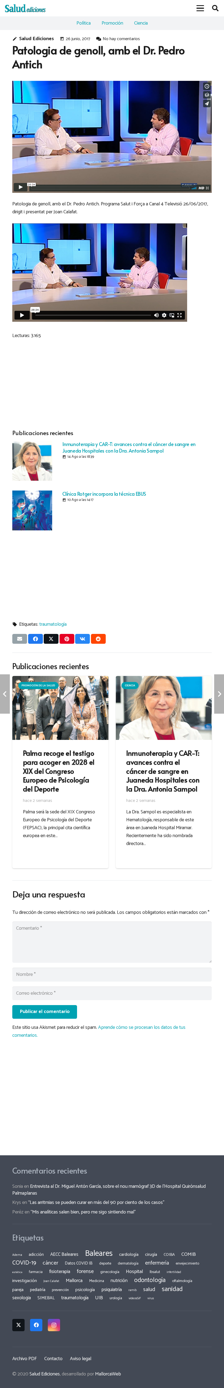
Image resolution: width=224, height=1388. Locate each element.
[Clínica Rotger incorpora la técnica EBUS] (32, 510)
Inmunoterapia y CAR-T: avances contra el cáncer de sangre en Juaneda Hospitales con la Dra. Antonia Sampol (129, 447)
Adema (17, 1255)
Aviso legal (80, 1359)
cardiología (128, 1254)
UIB (99, 1298)
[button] (200, 8)
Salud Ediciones (36, 39)
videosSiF (135, 1298)
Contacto (53, 1359)
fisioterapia (59, 1271)
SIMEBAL (46, 1298)
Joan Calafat (51, 1281)
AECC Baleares (64, 1254)
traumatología (53, 624)
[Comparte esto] (35, 639)
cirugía (151, 1254)
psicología (85, 1290)
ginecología (109, 1272)
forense (85, 1271)
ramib (132, 1290)
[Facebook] (36, 1325)
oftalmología (182, 1281)
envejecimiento (187, 1263)
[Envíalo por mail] (19, 639)
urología (116, 1298)
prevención (60, 1290)
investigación (24, 1280)
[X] (18, 1325)
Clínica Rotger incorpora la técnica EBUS (104, 493)
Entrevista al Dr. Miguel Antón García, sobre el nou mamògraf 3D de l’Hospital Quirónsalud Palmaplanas (109, 1189)
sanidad (172, 1289)
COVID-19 (24, 1263)
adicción (36, 1254)
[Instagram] (54, 1325)
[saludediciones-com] (25, 8)
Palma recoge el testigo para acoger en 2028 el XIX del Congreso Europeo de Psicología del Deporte (59, 770)
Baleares (99, 1253)
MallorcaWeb (108, 1374)
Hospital (134, 1272)
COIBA (169, 1254)
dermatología (128, 1263)
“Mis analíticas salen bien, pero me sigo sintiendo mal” (83, 1212)
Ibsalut (155, 1272)
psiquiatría (111, 1290)
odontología (150, 1280)
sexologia (21, 1298)
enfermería (157, 1263)
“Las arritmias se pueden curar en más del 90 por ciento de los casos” (96, 1202)
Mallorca (74, 1281)
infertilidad (174, 1272)
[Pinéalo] (67, 639)
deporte (105, 1263)
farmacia (36, 1272)
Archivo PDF (24, 1359)
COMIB (188, 1254)
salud (149, 1289)
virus (151, 1298)
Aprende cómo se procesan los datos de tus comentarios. (98, 1031)
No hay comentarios (121, 39)
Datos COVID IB (79, 1263)
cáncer (50, 1263)
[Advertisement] (112, 383)
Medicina (96, 1281)
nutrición (119, 1280)
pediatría (37, 1289)
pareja (17, 1290)
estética (17, 1272)
